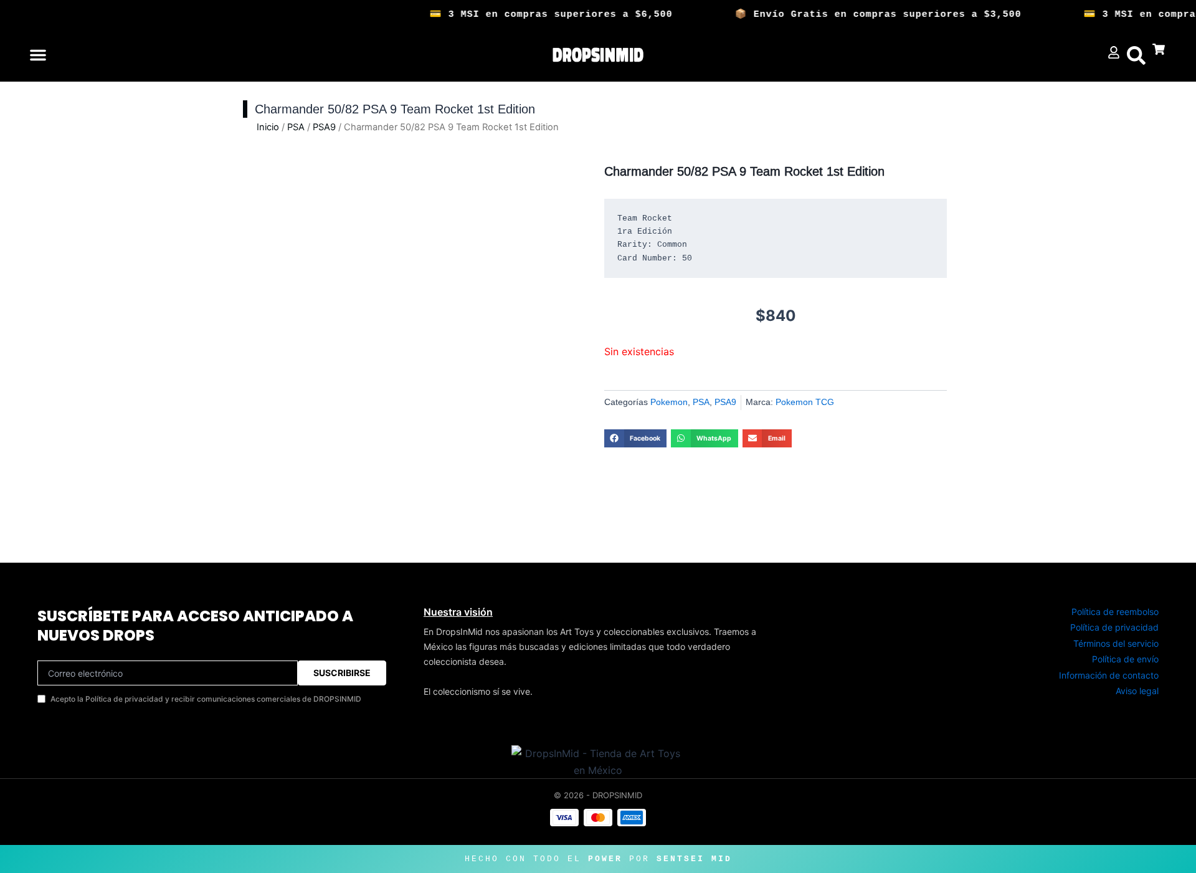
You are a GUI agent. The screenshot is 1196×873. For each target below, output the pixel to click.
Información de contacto (1109, 675)
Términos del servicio (1116, 643)
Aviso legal (1137, 690)
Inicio (268, 127)
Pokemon (669, 402)
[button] (38, 55)
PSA (296, 127)
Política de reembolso (1115, 611)
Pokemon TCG (805, 402)
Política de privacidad (1114, 627)
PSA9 (324, 127)
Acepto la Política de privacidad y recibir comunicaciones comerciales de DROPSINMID (205, 699)
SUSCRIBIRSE (342, 672)
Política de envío (1125, 659)
